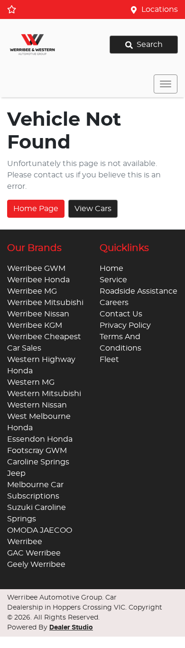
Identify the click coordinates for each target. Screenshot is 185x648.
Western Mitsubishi (44, 394)
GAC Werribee (34, 553)
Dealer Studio (71, 627)
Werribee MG (32, 291)
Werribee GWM (36, 268)
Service (113, 280)
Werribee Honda (38, 280)
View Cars (92, 209)
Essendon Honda (40, 439)
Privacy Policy (125, 325)
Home (111, 268)
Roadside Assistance (138, 291)
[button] (165, 83)
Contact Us (121, 314)
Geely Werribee (36, 564)
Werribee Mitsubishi (45, 302)
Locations (159, 9)
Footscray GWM (37, 450)
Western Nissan (37, 405)
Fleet (109, 359)
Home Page (35, 209)
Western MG (31, 382)
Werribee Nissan (38, 314)
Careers (114, 302)
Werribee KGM (34, 325)
